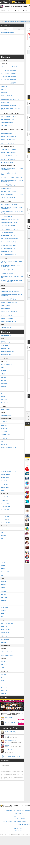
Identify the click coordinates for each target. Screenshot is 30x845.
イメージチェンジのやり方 (7, 232)
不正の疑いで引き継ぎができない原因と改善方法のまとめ (12, 212)
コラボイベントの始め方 (6, 652)
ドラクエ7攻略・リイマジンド (20, 813)
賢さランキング (4, 642)
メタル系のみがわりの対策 (7, 318)
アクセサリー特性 (5, 572)
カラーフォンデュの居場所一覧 (8, 198)
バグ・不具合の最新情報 (6, 216)
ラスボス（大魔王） (5, 474)
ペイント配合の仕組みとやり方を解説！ (10, 238)
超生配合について (5, 102)
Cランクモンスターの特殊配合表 (8, 79)
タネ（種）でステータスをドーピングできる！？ (11, 109)
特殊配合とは (4, 86)
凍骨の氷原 (3, 380)
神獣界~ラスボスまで (6, 409)
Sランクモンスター (5, 503)
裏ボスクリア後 (4, 403)
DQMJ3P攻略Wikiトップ (6, 335)
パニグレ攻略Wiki (18, 828)
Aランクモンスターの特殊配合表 (8, 73)
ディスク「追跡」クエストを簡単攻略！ (10, 229)
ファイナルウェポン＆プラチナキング (9, 471)
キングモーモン (4, 484)
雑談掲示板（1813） (5, 342)
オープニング (4, 367)
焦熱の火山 (3, 386)
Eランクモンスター (5, 519)
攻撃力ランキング (5, 632)
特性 (2, 532)
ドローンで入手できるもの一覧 (8, 248)
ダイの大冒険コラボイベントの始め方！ (10, 204)
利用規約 (16, 805)
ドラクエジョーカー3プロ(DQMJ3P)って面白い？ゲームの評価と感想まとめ (11, 281)
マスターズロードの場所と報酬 (8, 226)
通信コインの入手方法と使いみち (8, 159)
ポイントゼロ (4, 399)
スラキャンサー (4, 438)
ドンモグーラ (4, 481)
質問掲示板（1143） (5, 348)
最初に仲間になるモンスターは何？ (9, 191)
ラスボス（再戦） (5, 487)
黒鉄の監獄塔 (4, 383)
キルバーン (3, 661)
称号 (2, 538)
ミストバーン (4, 664)
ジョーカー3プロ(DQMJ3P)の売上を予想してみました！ (11, 261)
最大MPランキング (5, 629)
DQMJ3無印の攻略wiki (6, 328)
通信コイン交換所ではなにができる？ (9, 152)
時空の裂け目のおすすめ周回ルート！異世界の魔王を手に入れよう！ (12, 181)
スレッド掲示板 (4, 345)
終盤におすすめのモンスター (7, 126)
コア (2, 390)
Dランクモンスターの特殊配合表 (8, 83)
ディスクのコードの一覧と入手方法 (9, 222)
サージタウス (4, 444)
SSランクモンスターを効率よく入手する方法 (11, 177)
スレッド (10, 10)
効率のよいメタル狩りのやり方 (8, 140)
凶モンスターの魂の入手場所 (7, 143)
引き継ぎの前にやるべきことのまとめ (9, 219)
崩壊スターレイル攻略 (19, 817)
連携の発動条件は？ (5, 308)
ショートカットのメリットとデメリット (10, 116)
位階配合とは (4, 92)
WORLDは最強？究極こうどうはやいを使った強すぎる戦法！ (11, 295)
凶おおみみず (4, 431)
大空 (2, 393)
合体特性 (3, 565)
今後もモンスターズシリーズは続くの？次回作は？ (12, 277)
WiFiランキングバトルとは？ (7, 162)
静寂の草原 (3, 370)
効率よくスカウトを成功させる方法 (9, 302)
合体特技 (3, 568)
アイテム (3, 562)
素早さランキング (5, 639)
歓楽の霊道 (3, 377)
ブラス (2, 680)
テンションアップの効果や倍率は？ (9, 299)
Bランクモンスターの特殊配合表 (8, 76)
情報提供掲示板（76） (6, 355)
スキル (2, 529)
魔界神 (2, 490)
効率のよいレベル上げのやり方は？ (9, 136)
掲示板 (3, 10)
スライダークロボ (5, 477)
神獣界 (2, 613)
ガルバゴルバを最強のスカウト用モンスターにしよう (12, 173)
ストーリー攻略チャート (6, 364)
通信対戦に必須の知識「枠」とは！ (9, 321)
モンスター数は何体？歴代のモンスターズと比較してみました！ (12, 266)
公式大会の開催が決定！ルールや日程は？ (11, 291)
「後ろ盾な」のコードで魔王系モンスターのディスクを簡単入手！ (12, 169)
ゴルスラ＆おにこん (5, 434)
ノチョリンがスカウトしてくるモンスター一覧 (12, 194)
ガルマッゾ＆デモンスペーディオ (8, 447)
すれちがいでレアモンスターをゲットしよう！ (12, 156)
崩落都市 (3, 374)
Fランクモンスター (5, 522)
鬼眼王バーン (4, 693)
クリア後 (3, 396)
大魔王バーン (4, 668)
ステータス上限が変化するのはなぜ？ (9, 185)
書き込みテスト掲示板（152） (8, 351)
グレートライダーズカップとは (8, 235)
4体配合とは (4, 89)
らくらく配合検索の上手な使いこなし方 (10, 99)
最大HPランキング (5, 626)
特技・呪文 (3, 535)
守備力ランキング (5, 636)
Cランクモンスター (5, 513)
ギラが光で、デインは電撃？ (7, 273)
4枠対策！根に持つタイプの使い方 (9, 312)
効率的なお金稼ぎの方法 (6, 133)
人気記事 (6, 29)
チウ (2, 677)
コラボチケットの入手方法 (7, 655)
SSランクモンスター (6, 500)
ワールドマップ (4, 607)
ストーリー (17, 10)
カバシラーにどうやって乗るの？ (8, 270)
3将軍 (2, 441)
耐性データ (3, 575)
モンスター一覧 (4, 497)
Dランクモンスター (5, 516)
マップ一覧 (3, 581)
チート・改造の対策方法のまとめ (8, 254)
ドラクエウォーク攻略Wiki (20, 819)
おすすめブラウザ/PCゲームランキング (12, 756)
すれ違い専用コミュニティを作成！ (9, 149)
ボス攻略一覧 (4, 422)
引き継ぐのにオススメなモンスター (9, 245)
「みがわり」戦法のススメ (7, 305)
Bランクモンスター (5, 509)
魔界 (2, 616)
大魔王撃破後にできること (7, 415)
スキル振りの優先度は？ (6, 188)
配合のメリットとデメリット (7, 96)
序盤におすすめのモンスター (7, 119)
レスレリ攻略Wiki (18, 830)
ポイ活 (9, 2)
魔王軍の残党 (4, 428)
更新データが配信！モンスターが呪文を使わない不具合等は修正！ (12, 208)
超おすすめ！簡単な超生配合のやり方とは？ (11, 105)
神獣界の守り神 (4, 425)
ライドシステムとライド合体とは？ (9, 242)
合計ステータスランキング (7, 623)
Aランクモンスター (5, 506)
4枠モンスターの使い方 (6, 315)
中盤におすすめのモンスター (7, 122)
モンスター (25, 10)
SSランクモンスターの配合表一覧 (9, 67)
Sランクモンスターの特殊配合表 (8, 70)
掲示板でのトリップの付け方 (7, 251)
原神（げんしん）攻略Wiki (20, 821)
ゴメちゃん (3, 674)
